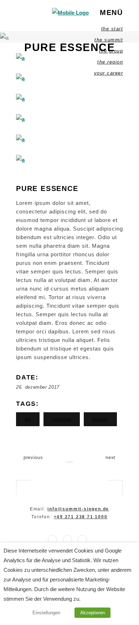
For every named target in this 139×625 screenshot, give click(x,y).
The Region (110, 62)
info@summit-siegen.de (78, 508)
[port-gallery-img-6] (69, 160)
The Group (111, 51)
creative (61, 419)
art (28, 419)
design (100, 419)
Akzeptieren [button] (92, 612)
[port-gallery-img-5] (69, 139)
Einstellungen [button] (46, 612)
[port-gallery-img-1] (69, 58)
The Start (112, 28)
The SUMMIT (108, 39)
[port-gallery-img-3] (69, 99)
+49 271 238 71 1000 (81, 516)
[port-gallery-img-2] (69, 78)
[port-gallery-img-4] (69, 119)
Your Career (108, 73)
